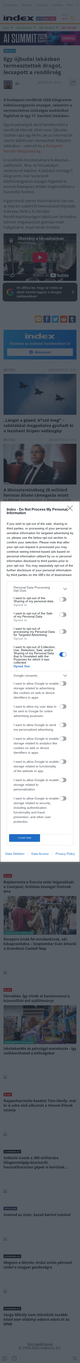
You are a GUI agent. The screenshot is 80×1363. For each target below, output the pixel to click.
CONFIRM (24, 838)
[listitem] (40, 589)
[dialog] (40, 681)
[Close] (71, 510)
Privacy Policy (65, 853)
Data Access (40, 853)
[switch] (62, 599)
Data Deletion (14, 853)
